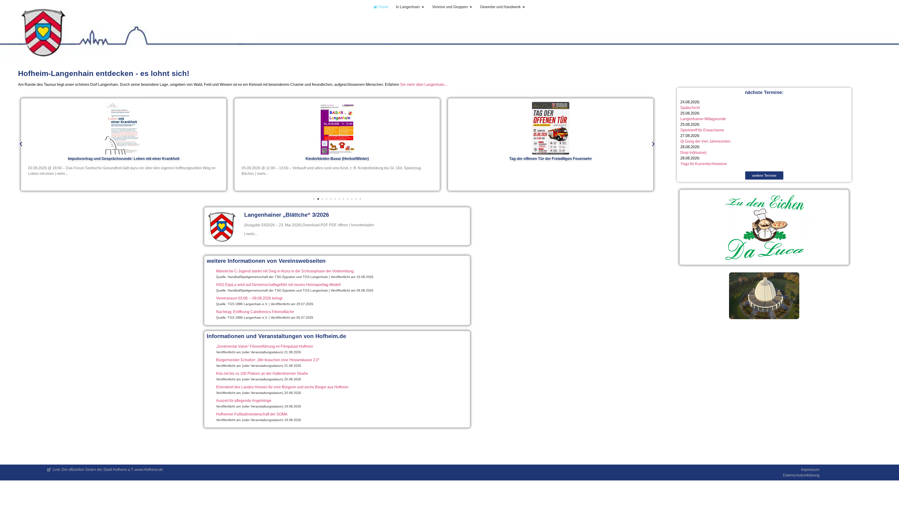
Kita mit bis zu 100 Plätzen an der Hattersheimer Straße (262, 373)
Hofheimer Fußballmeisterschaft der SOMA (251, 414)
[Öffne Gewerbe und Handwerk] (524, 7)
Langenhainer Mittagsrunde (703, 119)
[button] (21, 144)
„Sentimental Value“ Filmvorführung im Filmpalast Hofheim (264, 346)
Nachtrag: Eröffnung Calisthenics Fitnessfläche (255, 312)
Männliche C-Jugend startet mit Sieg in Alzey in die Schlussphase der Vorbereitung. (285, 271)
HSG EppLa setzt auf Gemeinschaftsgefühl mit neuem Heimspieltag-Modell (278, 285)
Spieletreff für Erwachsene (702, 130)
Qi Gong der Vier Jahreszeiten (705, 141)
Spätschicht (690, 108)
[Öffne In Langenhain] (423, 7)
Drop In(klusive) (693, 153)
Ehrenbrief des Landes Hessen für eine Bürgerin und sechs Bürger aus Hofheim (282, 387)
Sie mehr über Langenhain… (424, 85)
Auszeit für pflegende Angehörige (243, 401)
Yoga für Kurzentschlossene (703, 164)
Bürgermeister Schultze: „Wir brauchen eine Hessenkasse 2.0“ (267, 360)
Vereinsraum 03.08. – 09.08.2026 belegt (249, 298)
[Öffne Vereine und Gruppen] (471, 7)
